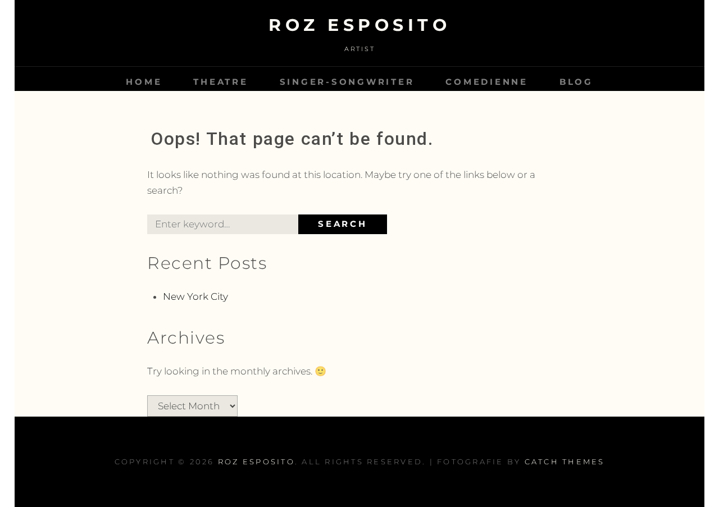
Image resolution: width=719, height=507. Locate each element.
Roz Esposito (359, 25)
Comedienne (486, 81)
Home (144, 81)
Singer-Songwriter (347, 81)
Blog (576, 81)
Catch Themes (565, 461)
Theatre (220, 81)
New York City (195, 296)
